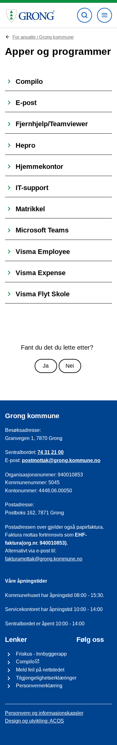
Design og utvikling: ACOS (34, 721)
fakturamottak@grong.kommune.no (43, 558)
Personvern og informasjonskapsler (44, 713)
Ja (46, 366)
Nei (70, 366)
